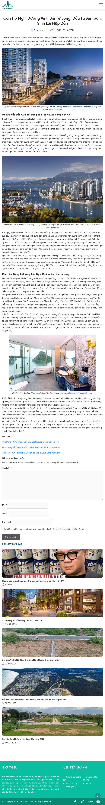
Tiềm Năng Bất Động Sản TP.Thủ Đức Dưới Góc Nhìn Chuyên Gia (31, 447)
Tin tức (89, 784)
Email (5, 514)
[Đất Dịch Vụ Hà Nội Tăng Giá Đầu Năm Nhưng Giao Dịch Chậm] (52, 642)
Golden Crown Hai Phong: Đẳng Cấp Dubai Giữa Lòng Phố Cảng (31, 453)
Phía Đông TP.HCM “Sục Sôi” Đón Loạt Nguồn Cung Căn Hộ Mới (30, 442)
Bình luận (7, 468)
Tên (4, 505)
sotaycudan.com (26, 802)
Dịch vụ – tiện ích (73, 784)
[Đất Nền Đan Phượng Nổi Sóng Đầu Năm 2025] (52, 721)
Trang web (6, 522)
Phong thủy (71, 787)
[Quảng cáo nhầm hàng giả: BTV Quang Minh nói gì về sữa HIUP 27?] (52, 563)
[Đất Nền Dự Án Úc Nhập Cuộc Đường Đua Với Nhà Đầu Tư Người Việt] (52, 682)
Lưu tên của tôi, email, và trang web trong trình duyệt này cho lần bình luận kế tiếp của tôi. (44, 529)
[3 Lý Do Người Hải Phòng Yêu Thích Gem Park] (52, 603)
